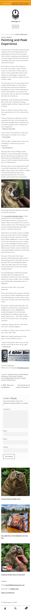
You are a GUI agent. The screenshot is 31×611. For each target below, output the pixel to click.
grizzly (3, 380)
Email (5, 439)
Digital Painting (23, 374)
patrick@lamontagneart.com (15, 585)
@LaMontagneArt (23, 368)
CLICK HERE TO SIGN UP (20, 3)
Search (15, 608)
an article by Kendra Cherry (14, 216)
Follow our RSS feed (7, 592)
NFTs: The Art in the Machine (7, 386)
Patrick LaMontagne (21, 34)
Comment (7, 409)
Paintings (19, 376)
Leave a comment (6, 37)
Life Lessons (12, 376)
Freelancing (4, 376)
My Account (5, 608)
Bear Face (18, 378)
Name (5, 431)
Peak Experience (11, 380)
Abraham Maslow (9, 378)
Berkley (23, 378)
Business (15, 374)
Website (5, 447)
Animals (10, 374)
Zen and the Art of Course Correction (23, 386)
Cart (24, 607)
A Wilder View (14, 589)
